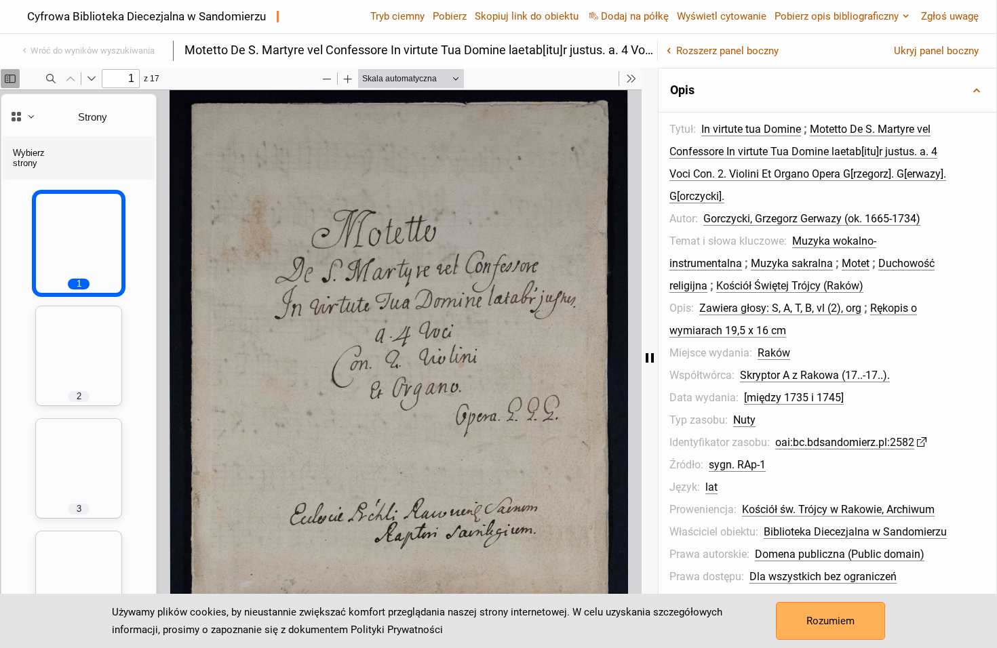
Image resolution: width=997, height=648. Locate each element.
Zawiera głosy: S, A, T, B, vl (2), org (780, 308)
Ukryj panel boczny (936, 51)
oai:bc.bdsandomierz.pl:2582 (844, 442)
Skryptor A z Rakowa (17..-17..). (815, 375)
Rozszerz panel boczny (727, 51)
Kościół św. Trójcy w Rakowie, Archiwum (838, 509)
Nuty (744, 419)
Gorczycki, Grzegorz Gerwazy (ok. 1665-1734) (811, 218)
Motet (855, 263)
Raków (774, 352)
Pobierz (450, 16)
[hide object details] (650, 358)
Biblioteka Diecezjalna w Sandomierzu (855, 531)
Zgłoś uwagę (950, 16)
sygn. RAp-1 (737, 464)
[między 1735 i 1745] (794, 397)
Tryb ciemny (397, 16)
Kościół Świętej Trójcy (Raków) (789, 285)
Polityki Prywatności (397, 630)
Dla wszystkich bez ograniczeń (823, 576)
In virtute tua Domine (751, 129)
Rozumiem (830, 621)
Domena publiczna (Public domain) (839, 554)
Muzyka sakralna (792, 263)
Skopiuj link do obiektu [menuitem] (527, 16)
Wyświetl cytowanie (721, 16)
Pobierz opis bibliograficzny (837, 16)
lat (711, 487)
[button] (827, 90)
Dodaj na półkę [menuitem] (635, 16)
